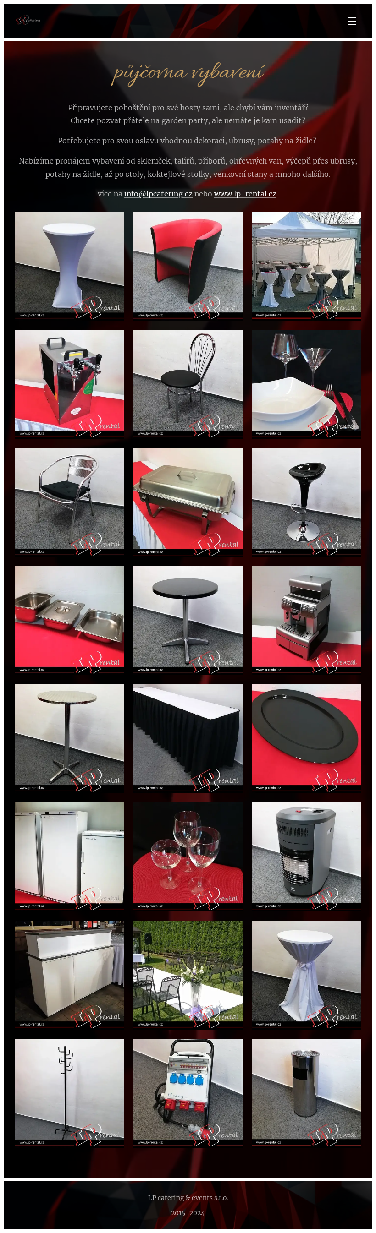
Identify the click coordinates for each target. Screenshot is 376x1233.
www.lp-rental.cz (245, 193)
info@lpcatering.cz (158, 193)
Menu (352, 20)
